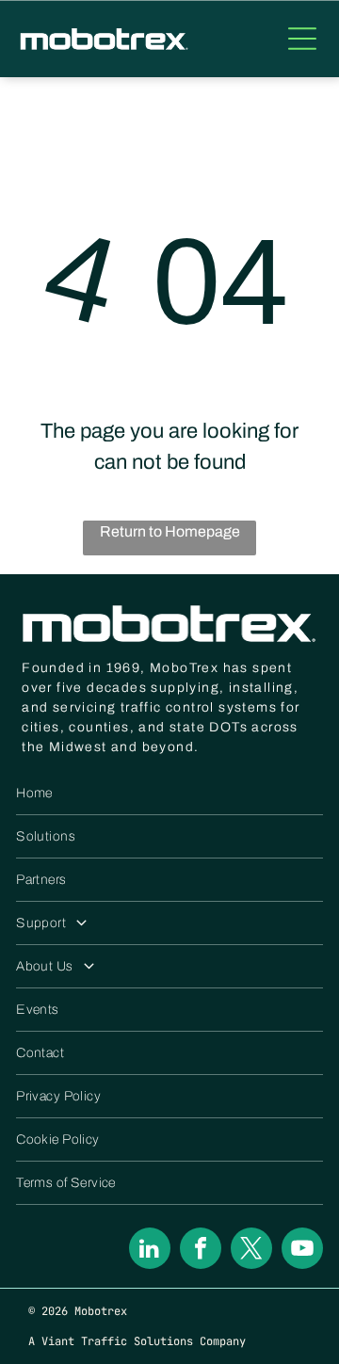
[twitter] (251, 1251)
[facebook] (200, 1251)
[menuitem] (169, 793)
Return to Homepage (170, 531)
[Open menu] (302, 38)
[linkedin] (149, 1251)
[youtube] (302, 1251)
